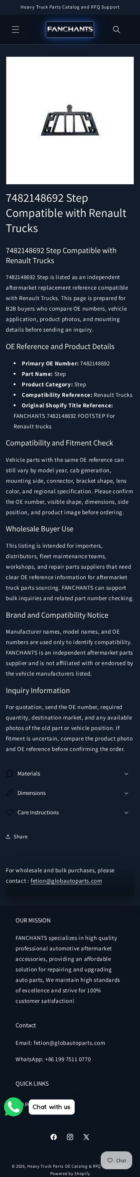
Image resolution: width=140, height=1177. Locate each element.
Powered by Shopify (70, 1173)
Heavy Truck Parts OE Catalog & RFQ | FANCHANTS (77, 1166)
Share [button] (21, 836)
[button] (15, 29)
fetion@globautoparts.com (66, 880)
